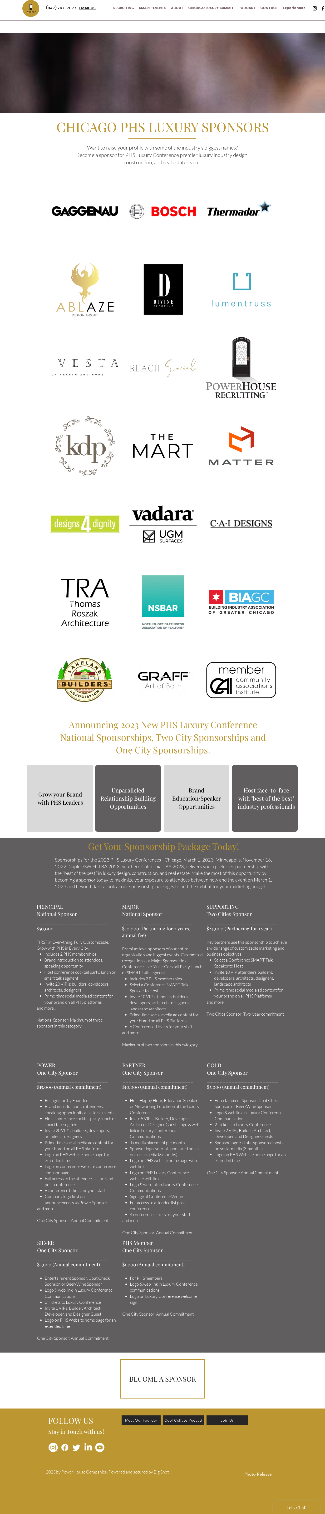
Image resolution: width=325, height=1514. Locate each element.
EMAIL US (87, 8)
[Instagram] (315, 8)
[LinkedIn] (88, 1447)
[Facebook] (64, 1447)
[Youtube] (99, 1447)
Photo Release (258, 1474)
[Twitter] (76, 1447)
